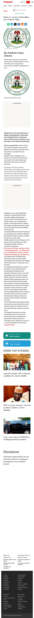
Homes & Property (22, 584)
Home (5, 6)
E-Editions (16, 6)
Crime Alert (6, 582)
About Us (6, 555)
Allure (5, 575)
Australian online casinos (24, 564)
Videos (19, 603)
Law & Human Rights (9, 598)
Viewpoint (20, 605)
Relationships (7, 605)
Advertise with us (24, 555)
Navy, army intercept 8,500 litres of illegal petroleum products (17, 438)
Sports (5, 608)
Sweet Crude (21, 594)
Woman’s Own (21, 607)
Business (5, 578)
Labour (5, 596)
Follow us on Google (20, 10)
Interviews (6, 594)
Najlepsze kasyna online (9, 564)
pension (20, 589)
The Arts (20, 598)
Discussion (6, 586)
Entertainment (22, 575)
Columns (5, 580)
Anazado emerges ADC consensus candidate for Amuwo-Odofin (17, 374)
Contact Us (7, 557)
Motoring (5, 601)
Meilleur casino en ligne (24, 560)
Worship (20, 608)
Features (20, 578)
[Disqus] (17, 490)
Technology (21, 596)
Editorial (5, 584)
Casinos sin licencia (7, 567)
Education (6, 587)
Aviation (5, 577)
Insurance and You (23, 587)
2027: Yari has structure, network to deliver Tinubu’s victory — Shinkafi (17, 407)
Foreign (20, 580)
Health (19, 582)
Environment (21, 577)
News (10, 6)
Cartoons (20, 599)
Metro (30, 6)
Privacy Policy (22, 557)
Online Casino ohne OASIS (9, 560)
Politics (24, 6)
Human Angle (21, 586)
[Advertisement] (17, 115)
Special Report (7, 607)
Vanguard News (8, 2)
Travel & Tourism (22, 601)
